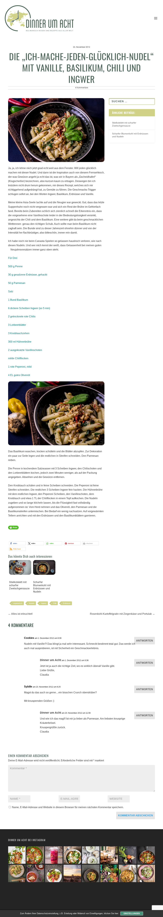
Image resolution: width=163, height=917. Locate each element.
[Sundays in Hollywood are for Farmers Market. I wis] (109, 873)
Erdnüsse (66, 603)
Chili (54, 603)
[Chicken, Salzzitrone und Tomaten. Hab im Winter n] (35, 873)
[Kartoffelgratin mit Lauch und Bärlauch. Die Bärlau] (127, 873)
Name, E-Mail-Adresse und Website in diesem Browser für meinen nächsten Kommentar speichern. (68, 807)
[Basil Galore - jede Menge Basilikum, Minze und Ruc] (17, 855)
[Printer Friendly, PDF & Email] (13, 529)
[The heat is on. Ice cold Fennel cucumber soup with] (90, 855)
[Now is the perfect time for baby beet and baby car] (127, 855)
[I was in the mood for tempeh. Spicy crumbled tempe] (54, 873)
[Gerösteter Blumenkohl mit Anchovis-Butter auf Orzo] (90, 873)
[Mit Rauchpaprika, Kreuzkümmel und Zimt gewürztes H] (35, 855)
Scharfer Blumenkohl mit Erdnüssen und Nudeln (42, 587)
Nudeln (31, 603)
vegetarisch (17, 603)
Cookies (29, 638)
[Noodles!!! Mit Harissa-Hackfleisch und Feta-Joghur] (72, 855)
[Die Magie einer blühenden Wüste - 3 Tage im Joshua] (72, 873)
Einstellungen (132, 913)
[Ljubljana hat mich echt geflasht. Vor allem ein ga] (109, 855)
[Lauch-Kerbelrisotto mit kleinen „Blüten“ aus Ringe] (146, 873)
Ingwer (43, 603)
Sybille (28, 686)
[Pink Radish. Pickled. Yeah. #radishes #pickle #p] (54, 855)
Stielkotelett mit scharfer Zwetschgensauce (19, 585)
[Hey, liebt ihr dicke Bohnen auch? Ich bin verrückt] (146, 855)
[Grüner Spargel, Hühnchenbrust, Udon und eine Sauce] (17, 873)
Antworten (144, 640)
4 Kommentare (81, 88)
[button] (17, 543)
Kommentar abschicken (135, 815)
